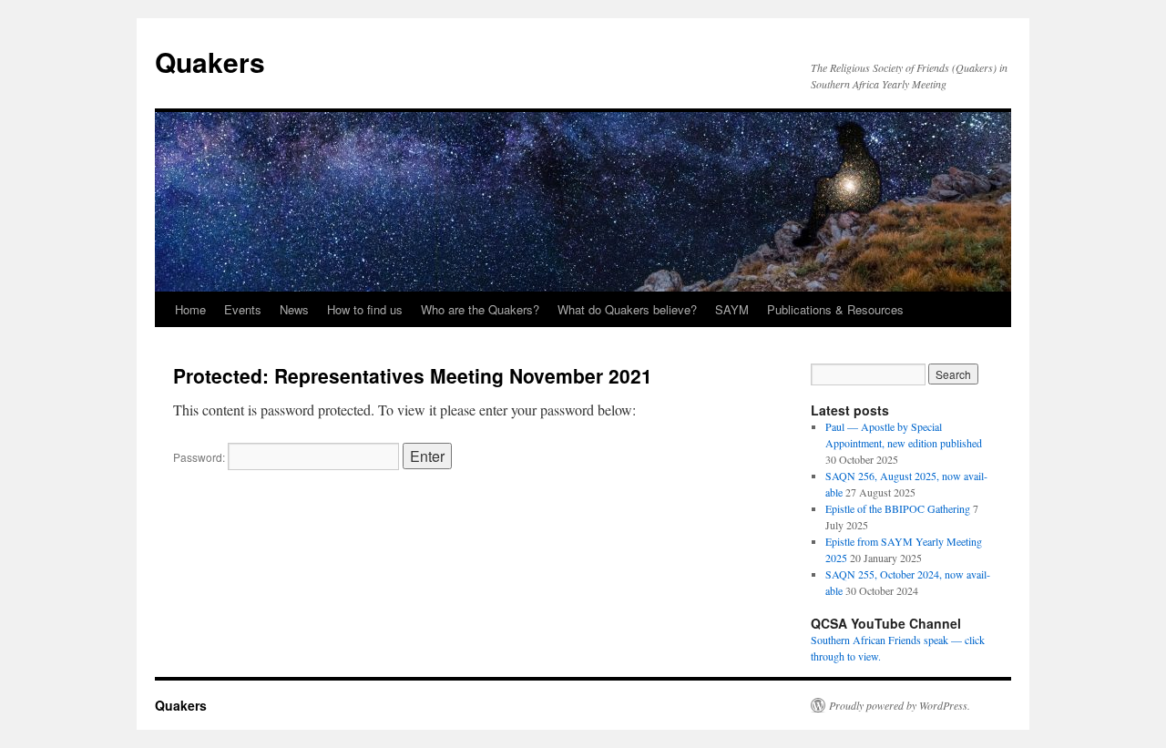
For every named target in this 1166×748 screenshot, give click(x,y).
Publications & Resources (835, 309)
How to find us (365, 309)
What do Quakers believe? (627, 309)
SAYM (732, 309)
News (294, 309)
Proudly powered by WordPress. (899, 705)
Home (190, 309)
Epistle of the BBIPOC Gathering (897, 508)
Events (242, 309)
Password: (200, 457)
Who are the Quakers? (480, 309)
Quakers (210, 61)
